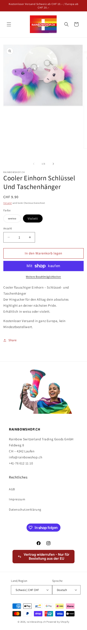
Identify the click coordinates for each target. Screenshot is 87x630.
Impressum (17, 499)
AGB (12, 489)
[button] (9, 24)
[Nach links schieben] (34, 164)
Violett (33, 218)
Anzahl (7, 228)
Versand (7, 203)
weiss (14, 219)
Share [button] (12, 340)
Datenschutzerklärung (25, 509)
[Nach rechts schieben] (53, 164)
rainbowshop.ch (36, 621)
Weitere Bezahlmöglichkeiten (43, 276)
